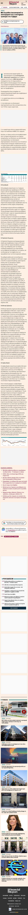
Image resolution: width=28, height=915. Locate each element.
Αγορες (11, 895)
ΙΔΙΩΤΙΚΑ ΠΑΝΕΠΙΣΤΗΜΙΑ (14, 7)
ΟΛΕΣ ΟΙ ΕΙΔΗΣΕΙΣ (14, 608)
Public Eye (17, 901)
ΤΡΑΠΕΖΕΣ (16, 536)
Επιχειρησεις (17, 895)
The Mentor (11, 901)
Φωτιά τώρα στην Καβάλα (10, 485)
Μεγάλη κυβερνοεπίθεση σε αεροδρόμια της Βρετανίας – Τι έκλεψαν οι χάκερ (14, 471)
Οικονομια (5, 895)
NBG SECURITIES (8, 536)
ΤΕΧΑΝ (22, 7)
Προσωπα (23, 895)
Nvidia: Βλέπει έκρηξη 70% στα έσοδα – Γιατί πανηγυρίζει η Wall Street (14, 478)
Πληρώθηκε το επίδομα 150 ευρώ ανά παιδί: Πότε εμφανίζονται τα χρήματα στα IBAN (15, 482)
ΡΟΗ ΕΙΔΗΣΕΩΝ (23, 4)
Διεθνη (15, 898)
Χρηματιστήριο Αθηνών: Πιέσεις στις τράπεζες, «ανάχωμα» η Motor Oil (13, 493)
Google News (12, 530)
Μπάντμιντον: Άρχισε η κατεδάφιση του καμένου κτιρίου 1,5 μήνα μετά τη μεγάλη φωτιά (14, 488)
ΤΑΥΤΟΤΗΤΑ (17, 906)
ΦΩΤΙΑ (25, 7)
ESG (24, 898)
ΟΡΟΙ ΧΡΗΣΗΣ (11, 906)
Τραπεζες (20, 898)
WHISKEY (16, 912)
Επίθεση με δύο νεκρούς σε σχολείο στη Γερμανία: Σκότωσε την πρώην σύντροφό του (14, 497)
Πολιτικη (10, 898)
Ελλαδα (5, 898)
